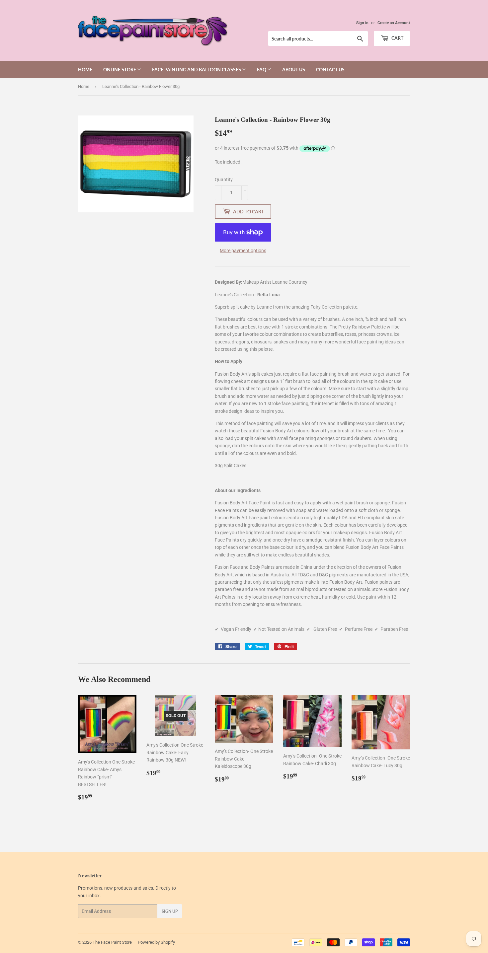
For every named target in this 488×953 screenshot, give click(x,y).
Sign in (362, 23)
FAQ (262, 69)
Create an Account (393, 23)
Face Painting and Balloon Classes (197, 69)
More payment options (243, 250)
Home (85, 69)
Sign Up (170, 911)
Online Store (120, 69)
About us (293, 69)
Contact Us (330, 69)
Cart (396, 38)
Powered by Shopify (156, 942)
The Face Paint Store (112, 942)
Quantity (224, 179)
